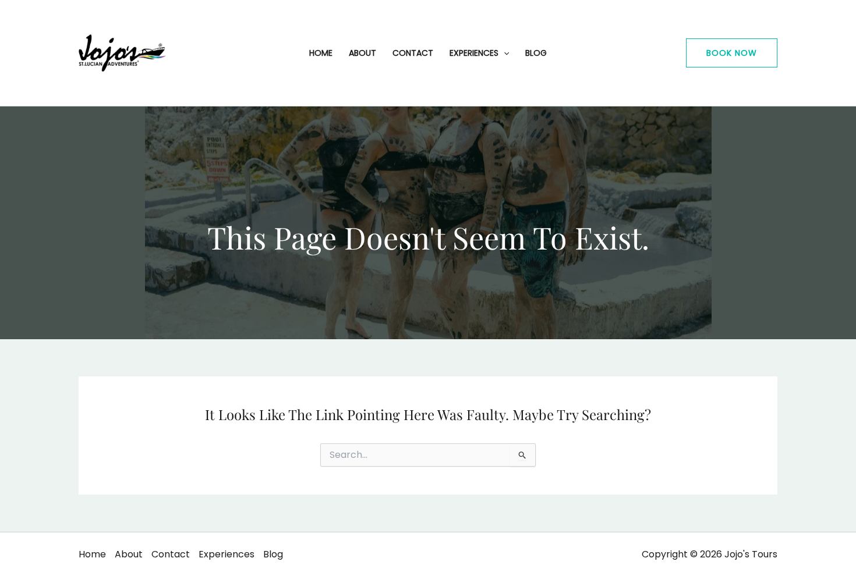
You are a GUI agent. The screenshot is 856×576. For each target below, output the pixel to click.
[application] (503, 53)
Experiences (474, 53)
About (362, 53)
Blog (536, 53)
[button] (731, 52)
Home (321, 53)
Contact (412, 53)
